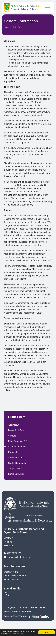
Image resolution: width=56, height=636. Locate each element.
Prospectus (13, 452)
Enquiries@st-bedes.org (18, 557)
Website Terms (11, 572)
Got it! (46, 632)
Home (6, 27)
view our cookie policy (16, 634)
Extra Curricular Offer (18, 441)
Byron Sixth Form (16, 430)
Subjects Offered (16, 468)
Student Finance (16, 457)
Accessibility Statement (15, 575)
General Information (17, 447)
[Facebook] (6, 594)
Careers (12, 436)
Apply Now (13, 425)
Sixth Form (17, 27)
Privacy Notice (11, 579)
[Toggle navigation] (47, 7)
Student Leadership (17, 463)
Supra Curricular (16, 474)
